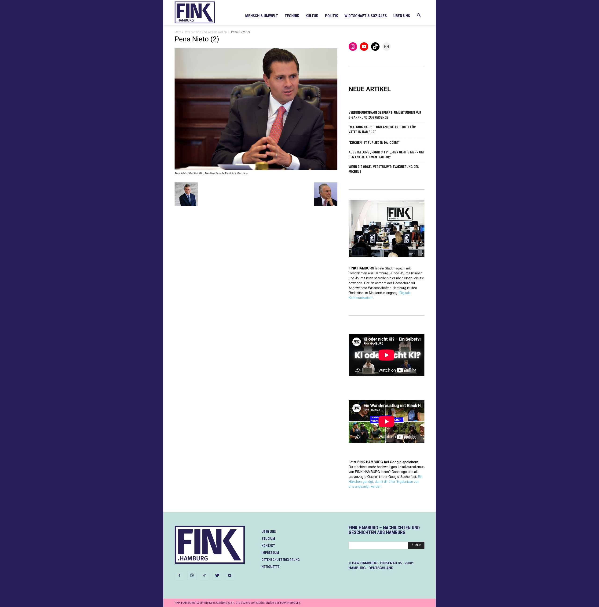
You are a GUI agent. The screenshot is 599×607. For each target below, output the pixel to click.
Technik (292, 15)
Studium (268, 539)
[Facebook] (179, 575)
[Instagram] (192, 575)
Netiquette (270, 567)
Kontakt (268, 546)
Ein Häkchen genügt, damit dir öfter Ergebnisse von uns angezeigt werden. (386, 481)
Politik (331, 15)
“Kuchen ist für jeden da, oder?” (374, 143)
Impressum (270, 553)
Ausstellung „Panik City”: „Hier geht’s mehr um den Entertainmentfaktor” (386, 154)
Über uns (401, 15)
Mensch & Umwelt (261, 15)
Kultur (312, 15)
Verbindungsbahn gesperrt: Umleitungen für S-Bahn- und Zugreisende (385, 115)
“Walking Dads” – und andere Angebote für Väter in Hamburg (382, 129)
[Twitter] (217, 575)
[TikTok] (204, 575)
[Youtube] (229, 575)
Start (178, 32)
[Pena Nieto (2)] (256, 169)
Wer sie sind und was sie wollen (206, 32)
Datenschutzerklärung (281, 560)
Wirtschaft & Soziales (365, 15)
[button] (418, 16)
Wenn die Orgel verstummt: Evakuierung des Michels (384, 169)
